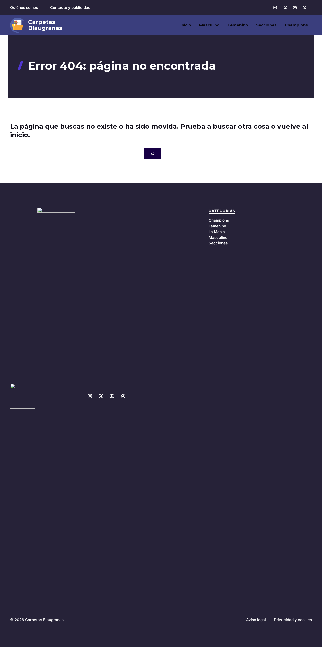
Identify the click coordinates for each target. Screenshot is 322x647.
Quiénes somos (24, 7)
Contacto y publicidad (70, 7)
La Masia (217, 231)
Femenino (238, 25)
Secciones (266, 25)
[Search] (152, 154)
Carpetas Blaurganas (45, 25)
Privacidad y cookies (293, 619)
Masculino (209, 25)
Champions (296, 25)
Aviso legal (256, 619)
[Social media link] (275, 8)
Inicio (185, 25)
